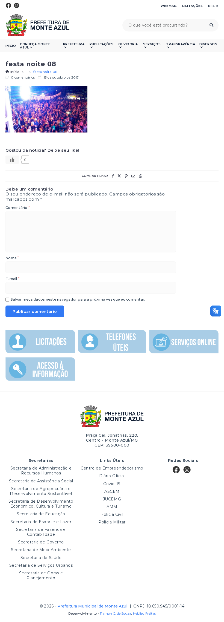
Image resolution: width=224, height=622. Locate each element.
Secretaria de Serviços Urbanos (41, 565)
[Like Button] (12, 160)
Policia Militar (111, 522)
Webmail (169, 6)
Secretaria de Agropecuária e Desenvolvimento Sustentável (41, 491)
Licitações (192, 6)
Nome (12, 258)
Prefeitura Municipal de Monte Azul (37, 25)
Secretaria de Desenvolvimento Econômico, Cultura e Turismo (40, 504)
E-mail (12, 279)
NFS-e (213, 6)
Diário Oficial (112, 475)
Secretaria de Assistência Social (41, 481)
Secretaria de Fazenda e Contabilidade (41, 532)
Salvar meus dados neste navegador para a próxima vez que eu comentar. (78, 299)
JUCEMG (112, 499)
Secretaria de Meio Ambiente (41, 549)
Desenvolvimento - (99, 613)
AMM (112, 506)
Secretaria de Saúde (41, 557)
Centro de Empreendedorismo (112, 468)
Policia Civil (112, 514)
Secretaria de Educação (41, 513)
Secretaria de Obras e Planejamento (41, 575)
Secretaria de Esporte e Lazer (40, 521)
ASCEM (112, 491)
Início (10, 45)
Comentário (17, 208)
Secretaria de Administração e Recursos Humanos (41, 471)
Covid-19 (111, 483)
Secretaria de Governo (41, 542)
